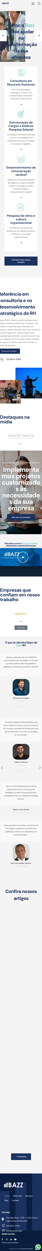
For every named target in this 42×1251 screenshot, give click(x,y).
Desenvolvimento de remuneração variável (21, 171)
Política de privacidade (10, 1243)
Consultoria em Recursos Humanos (21, 82)
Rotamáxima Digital (26, 1249)
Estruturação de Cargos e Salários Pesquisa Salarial (21, 126)
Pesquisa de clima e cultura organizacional (21, 219)
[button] (2, 436)
